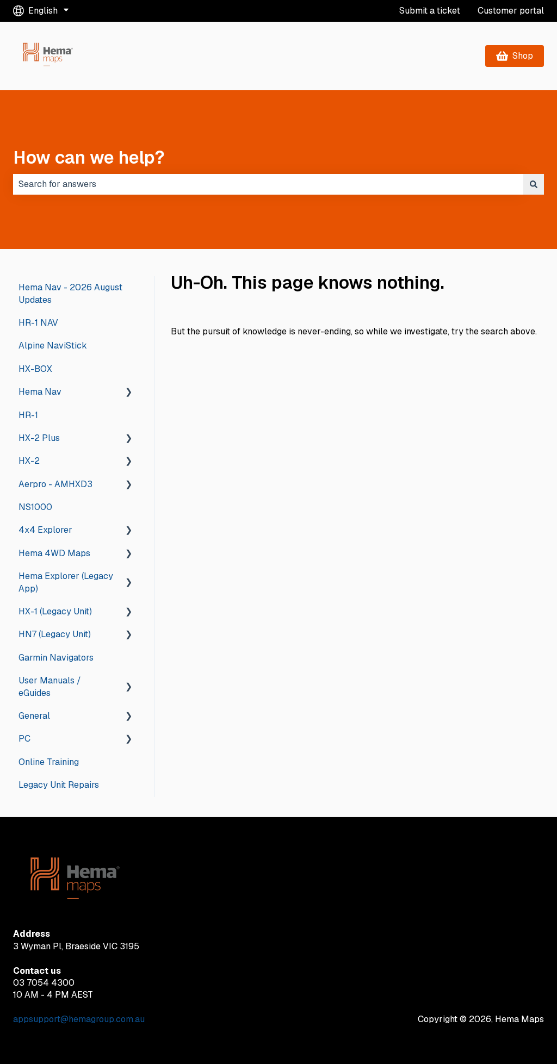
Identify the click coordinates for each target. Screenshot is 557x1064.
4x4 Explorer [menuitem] (45, 530)
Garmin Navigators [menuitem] (56, 657)
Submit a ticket (429, 10)
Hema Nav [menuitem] (39, 391)
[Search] (533, 184)
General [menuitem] (34, 715)
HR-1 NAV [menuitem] (38, 322)
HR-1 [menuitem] (28, 415)
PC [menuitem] (24, 738)
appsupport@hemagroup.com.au (79, 1019)
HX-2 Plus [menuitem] (39, 438)
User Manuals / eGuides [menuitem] (49, 686)
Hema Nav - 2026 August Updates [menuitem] (70, 293)
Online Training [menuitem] (48, 762)
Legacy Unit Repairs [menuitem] (58, 785)
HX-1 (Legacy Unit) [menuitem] (55, 611)
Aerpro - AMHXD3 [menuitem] (55, 484)
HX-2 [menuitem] (29, 460)
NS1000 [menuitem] (35, 507)
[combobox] (268, 184)
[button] (129, 393)
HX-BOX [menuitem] (35, 369)
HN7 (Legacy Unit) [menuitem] (54, 634)
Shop (522, 55)
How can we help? (89, 157)
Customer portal (511, 10)
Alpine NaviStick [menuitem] (52, 345)
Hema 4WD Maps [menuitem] (54, 553)
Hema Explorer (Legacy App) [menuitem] (65, 582)
